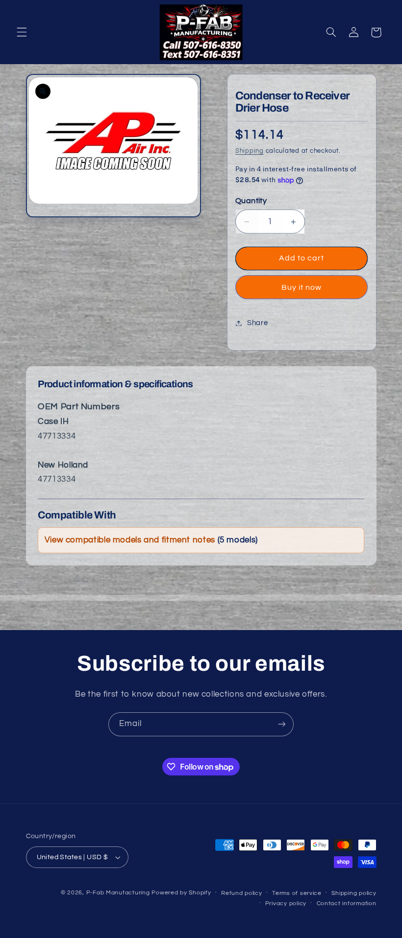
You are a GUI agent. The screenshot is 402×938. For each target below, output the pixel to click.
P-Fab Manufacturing (118, 892)
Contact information (347, 903)
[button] (21, 32)
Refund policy (241, 893)
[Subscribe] (282, 724)
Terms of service (297, 893)
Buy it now (301, 287)
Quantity (251, 201)
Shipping (249, 151)
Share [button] (257, 323)
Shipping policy (353, 893)
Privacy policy (285, 903)
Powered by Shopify (181, 892)
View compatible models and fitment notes (151, 540)
